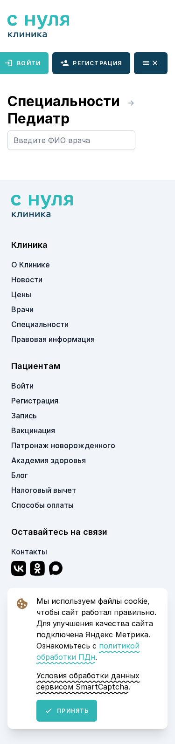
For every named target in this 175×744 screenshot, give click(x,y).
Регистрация (97, 63)
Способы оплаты (42, 505)
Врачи (22, 309)
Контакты (29, 551)
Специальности (65, 101)
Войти (22, 385)
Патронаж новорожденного (63, 445)
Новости (26, 279)
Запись (24, 415)
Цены (21, 294)
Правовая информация (53, 339)
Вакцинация (33, 430)
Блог (19, 475)
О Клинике (30, 264)
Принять (73, 710)
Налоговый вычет (43, 490)
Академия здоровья (48, 460)
